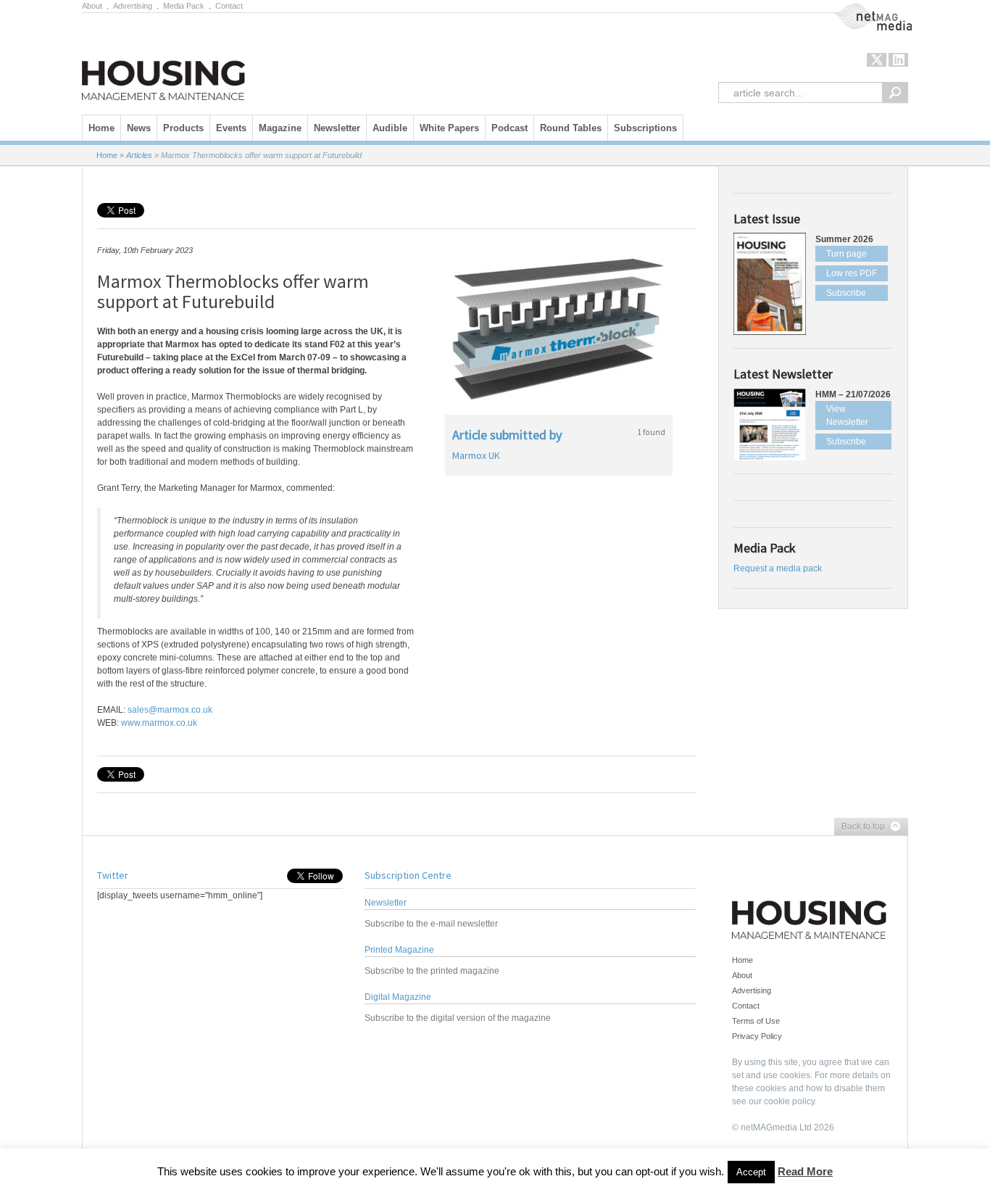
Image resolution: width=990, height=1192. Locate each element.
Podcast (509, 128)
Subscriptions (645, 128)
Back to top (859, 827)
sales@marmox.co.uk (170, 710)
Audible (390, 128)
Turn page (846, 254)
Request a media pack (777, 568)
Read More (805, 1171)
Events (231, 128)
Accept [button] (751, 1172)
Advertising (132, 5)
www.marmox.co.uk (159, 723)
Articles (139, 155)
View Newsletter (847, 415)
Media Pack (183, 5)
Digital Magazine (398, 997)
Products (183, 128)
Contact (229, 5)
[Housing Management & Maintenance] (163, 60)
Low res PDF (851, 273)
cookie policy (789, 1101)
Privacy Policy (757, 1036)
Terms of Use (756, 1021)
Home (101, 128)
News (139, 128)
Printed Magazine (399, 950)
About (92, 5)
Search (895, 92)
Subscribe (846, 293)
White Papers (449, 128)
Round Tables (571, 128)
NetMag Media (861, 9)
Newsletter (337, 128)
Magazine (280, 128)
